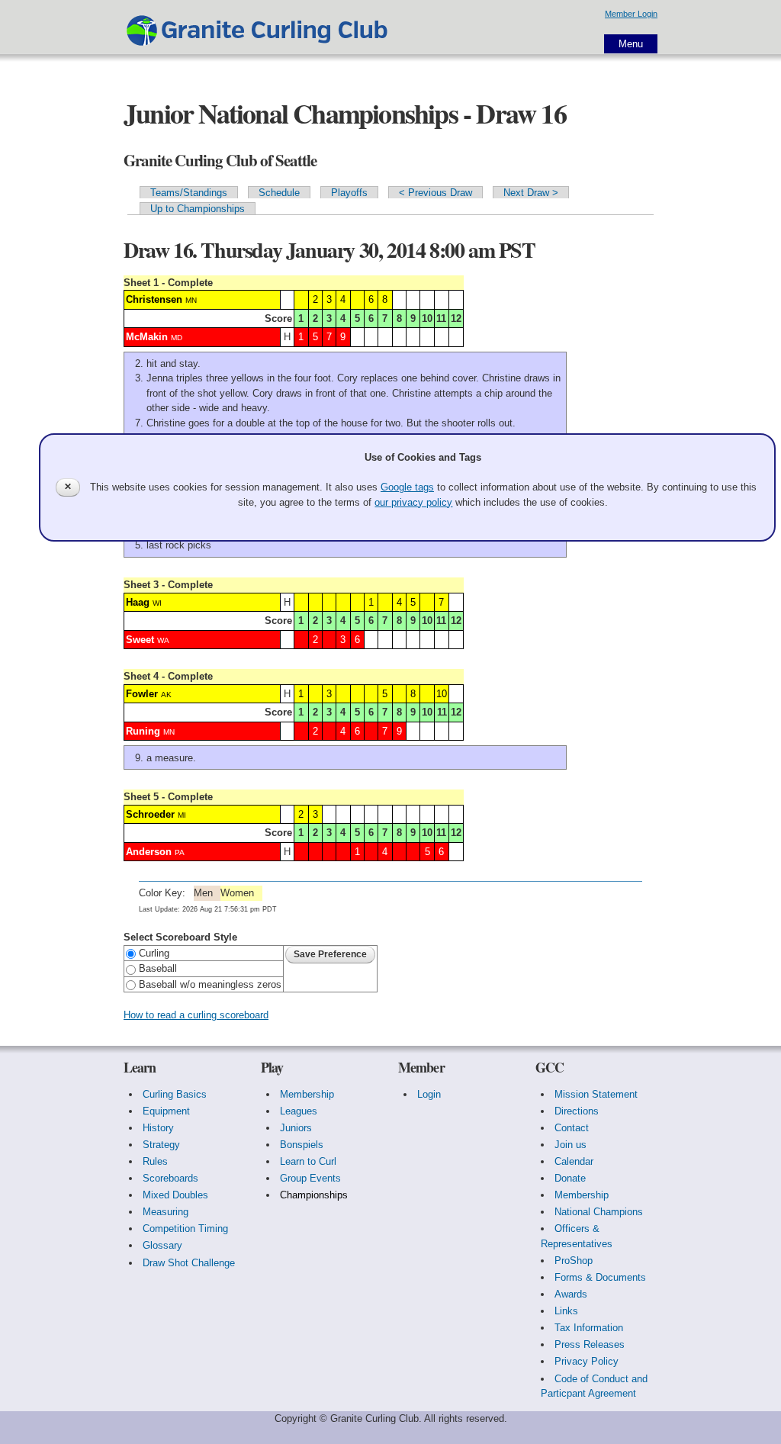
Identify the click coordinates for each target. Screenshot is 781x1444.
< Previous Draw (435, 192)
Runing (143, 731)
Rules (155, 1161)
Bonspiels (301, 1144)
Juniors (296, 1128)
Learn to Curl (308, 1161)
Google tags (407, 487)
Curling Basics (175, 1094)
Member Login (631, 13)
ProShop (573, 1260)
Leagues (298, 1111)
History (158, 1128)
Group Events (310, 1178)
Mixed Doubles (175, 1195)
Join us (570, 1144)
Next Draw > (530, 192)
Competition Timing (185, 1228)
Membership (307, 1094)
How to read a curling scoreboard (196, 1015)
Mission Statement (596, 1094)
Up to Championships (197, 208)
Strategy (161, 1144)
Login (429, 1094)
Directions (576, 1111)
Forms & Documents (600, 1277)
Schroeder (150, 814)
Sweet (140, 639)
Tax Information (588, 1327)
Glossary (162, 1245)
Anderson (149, 851)
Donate (570, 1178)
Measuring (165, 1211)
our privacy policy (413, 502)
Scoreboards (170, 1178)
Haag (137, 602)
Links (566, 1311)
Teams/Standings (188, 192)
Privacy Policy (586, 1361)
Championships (314, 1195)
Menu (631, 44)
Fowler (142, 693)
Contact (571, 1128)
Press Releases (589, 1344)
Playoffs (349, 192)
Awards (570, 1294)
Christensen (154, 299)
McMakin (147, 337)
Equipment (166, 1111)
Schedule (279, 192)
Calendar (573, 1161)
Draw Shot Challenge (189, 1263)
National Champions (598, 1211)
